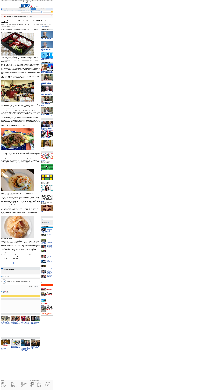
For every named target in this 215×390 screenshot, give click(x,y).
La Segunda (47, 0)
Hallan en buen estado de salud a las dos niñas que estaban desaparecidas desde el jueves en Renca (46, 236)
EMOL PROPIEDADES (24, 383)
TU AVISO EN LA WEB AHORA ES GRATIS (47, 314)
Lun (51, 0)
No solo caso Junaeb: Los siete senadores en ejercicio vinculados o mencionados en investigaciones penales (47, 230)
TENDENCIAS (12, 382)
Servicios (42, 8)
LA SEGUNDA (39, 385)
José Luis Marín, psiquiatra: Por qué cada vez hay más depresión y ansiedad (46, 39)
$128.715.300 (49, 309)
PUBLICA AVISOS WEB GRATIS (47, 284)
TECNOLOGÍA (3, 386)
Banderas (43, 160)
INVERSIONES (39, 383)
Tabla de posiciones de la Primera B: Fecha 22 (49, 256)
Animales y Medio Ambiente (26, 10)
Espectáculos (27, 8)
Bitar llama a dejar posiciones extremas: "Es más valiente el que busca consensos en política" (46, 115)
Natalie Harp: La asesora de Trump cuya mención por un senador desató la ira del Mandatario (47, 148)
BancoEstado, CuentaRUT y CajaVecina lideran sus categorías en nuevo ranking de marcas (35, 347)
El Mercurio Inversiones (5, 339)
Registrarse (7, 292)
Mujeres (35, 10)
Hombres (32, 10)
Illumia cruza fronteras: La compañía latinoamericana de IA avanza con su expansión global (15, 347)
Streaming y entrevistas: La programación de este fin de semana (19, 16)
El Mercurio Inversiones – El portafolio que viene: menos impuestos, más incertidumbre (5, 348)
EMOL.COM (32, 383)
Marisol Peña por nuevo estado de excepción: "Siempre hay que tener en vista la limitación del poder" (46, 83)
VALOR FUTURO (47, 384)
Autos (24, 0)
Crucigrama (43, 191)
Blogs (10, 0)
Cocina (38, 10)
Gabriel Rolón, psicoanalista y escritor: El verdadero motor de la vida (46, 49)
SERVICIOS (12, 383)
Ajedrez (42, 201)
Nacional (5, 8)
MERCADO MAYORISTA (46, 385)
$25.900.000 (49, 289)
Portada (5, 10)
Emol (2, 0)
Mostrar (26, 2)
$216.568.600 (44, 303)
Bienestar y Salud (13, 10)
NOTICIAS (2, 382)
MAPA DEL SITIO (23, 386)
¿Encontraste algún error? (21, 263)
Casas (44, 0)
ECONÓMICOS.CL (47, 382)
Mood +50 (22, 339)
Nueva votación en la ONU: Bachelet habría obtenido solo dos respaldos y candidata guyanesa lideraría (46, 277)
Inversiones (20, 0)
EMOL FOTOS (13, 385)
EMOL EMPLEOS (23, 384)
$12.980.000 (49, 294)
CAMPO (38, 382)
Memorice (43, 181)
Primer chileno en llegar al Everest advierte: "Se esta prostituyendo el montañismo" (47, 72)
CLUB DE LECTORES (33, 382)
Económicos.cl (37, 0)
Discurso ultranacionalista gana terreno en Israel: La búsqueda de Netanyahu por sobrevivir (46, 128)
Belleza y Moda (18, 10)
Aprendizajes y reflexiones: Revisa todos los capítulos (47, 59)
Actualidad (8, 10)
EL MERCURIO (32, 384)
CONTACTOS (22, 385)
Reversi (42, 170)
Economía (10, 8)
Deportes (16, 8)
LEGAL (31, 386)
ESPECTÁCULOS (3, 385)
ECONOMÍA (2, 383)
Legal (13, 0)
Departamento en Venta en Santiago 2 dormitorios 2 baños (49, 307)
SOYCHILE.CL (39, 386)
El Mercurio (6, 0)
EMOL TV (12, 384)
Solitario (42, 211)
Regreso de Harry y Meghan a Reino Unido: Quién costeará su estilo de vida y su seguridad (46, 138)
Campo (16, 0)
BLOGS (31, 385)
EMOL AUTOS (23, 382)
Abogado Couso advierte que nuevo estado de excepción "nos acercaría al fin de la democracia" (46, 94)
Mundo (21, 8)
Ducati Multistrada (49, 293)
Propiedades (28, 0)
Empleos (33, 0)
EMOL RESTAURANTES (14, 386)
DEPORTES (2, 384)
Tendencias (33, 8)
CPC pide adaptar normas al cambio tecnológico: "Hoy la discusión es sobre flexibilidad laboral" (46, 104)
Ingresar (4, 292)
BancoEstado (33, 339)
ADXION (46, 383)
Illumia (12, 339)
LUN (37, 384)
